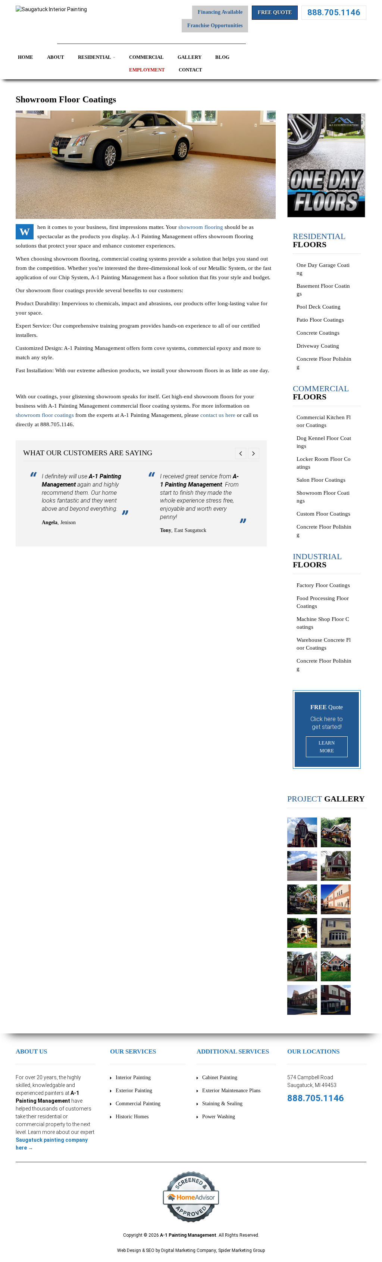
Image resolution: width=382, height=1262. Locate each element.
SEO (150, 1250)
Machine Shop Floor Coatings (323, 623)
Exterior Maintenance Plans (231, 1090)
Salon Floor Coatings (321, 480)
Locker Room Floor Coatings (324, 463)
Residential (94, 57)
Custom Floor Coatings (323, 514)
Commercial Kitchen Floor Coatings (324, 421)
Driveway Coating (318, 346)
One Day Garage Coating (323, 269)
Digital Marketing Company (188, 1250)
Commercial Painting (138, 1103)
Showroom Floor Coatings (323, 497)
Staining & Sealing (222, 1103)
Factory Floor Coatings (323, 585)
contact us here (217, 415)
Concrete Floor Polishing (324, 363)
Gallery (189, 57)
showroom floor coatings (45, 415)
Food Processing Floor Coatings (323, 602)
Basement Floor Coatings (323, 290)
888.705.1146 (333, 12)
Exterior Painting (134, 1090)
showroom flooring (200, 227)
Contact (190, 70)
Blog (222, 57)
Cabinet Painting (219, 1077)
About (55, 57)
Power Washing (218, 1116)
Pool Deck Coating (319, 307)
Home (25, 57)
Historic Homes (132, 1116)
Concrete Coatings (318, 333)
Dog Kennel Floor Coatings (324, 442)
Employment (147, 70)
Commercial (146, 57)
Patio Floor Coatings (320, 320)
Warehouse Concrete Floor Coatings (324, 644)
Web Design (129, 1250)
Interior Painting (133, 1077)
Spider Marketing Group (241, 1250)
